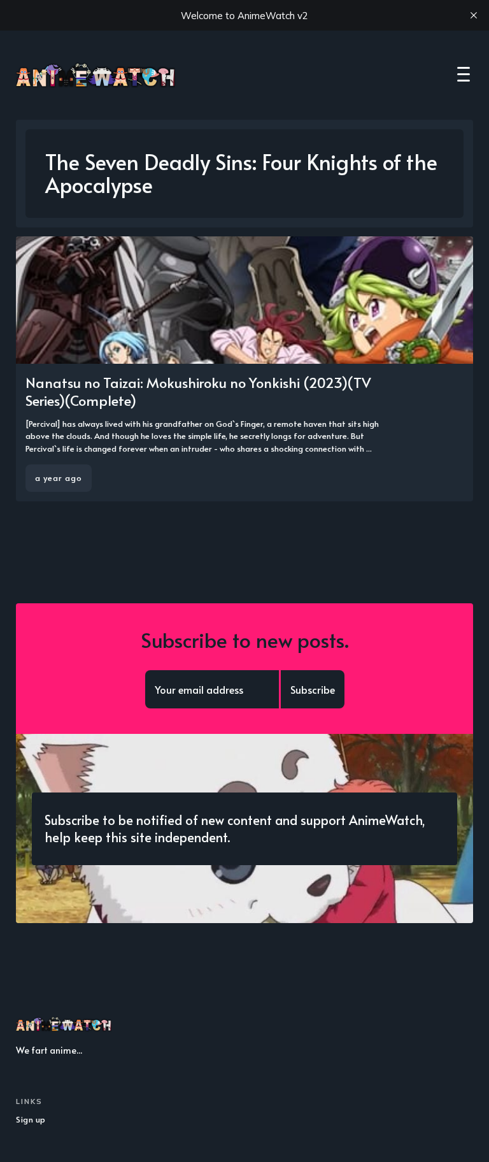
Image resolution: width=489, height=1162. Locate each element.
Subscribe (312, 689)
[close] (474, 15)
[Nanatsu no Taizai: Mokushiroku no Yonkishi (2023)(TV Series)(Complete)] (244, 369)
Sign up (31, 1119)
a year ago (58, 478)
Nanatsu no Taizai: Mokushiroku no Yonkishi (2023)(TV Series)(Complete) (198, 391)
